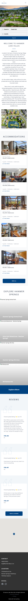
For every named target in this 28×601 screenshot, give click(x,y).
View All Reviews (14, 513)
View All (14, 281)
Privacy (14, 596)
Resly (18, 599)
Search (14, 38)
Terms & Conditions (14, 594)
